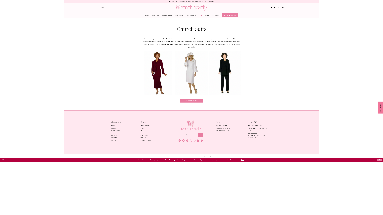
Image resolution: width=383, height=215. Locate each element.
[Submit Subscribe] (200, 135)
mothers (114, 135)
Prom (113, 126)
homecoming (115, 130)
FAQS (142, 128)
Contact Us (192, 100)
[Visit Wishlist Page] (271, 7)
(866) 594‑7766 (252, 137)
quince (113, 140)
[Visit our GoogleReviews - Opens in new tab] (195, 140)
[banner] (191, 8)
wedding (114, 137)
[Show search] (269, 7)
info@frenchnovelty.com (256, 135)
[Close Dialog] (3, 160)
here (242, 160)
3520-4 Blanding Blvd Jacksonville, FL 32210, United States (258, 128)
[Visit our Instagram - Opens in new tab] (179, 140)
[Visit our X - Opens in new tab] (191, 140)
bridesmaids (115, 133)
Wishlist (143, 137)
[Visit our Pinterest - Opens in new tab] (202, 140)
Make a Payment (146, 140)
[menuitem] (102, 7)
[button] (274, 7)
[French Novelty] (190, 126)
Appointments (145, 126)
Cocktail (114, 128)
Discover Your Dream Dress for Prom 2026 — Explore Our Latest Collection (191, 1)
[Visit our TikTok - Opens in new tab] (187, 140)
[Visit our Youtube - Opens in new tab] (198, 140)
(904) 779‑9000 (252, 133)
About (143, 130)
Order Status (145, 135)
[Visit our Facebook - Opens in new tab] (183, 140)
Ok (380, 160)
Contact (143, 133)
